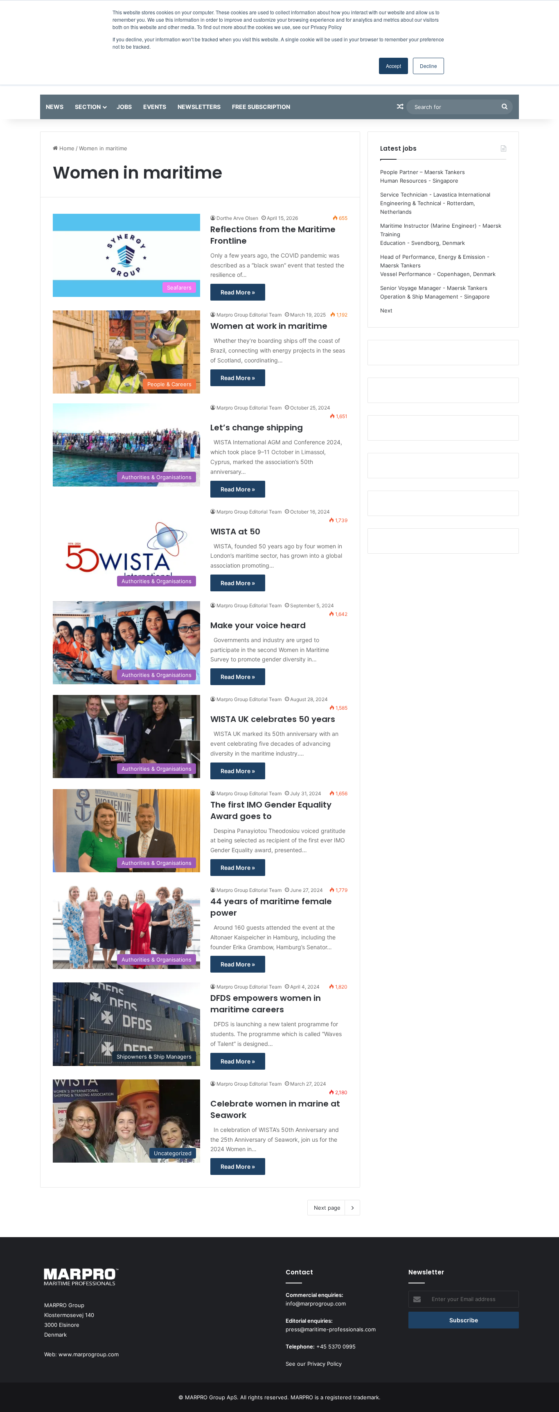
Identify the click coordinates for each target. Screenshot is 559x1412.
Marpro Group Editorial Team (249, 315)
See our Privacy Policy (314, 1363)
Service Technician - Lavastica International (435, 194)
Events (154, 106)
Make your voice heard (258, 625)
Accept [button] (393, 65)
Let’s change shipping (256, 427)
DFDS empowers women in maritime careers (265, 1003)
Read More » (238, 292)
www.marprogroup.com (89, 1354)
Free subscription (261, 106)
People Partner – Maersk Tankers (422, 172)
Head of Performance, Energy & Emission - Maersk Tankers (434, 261)
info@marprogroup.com (316, 1303)
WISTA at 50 (235, 531)
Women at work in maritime (268, 326)
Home (66, 148)
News (54, 106)
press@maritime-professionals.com (331, 1329)
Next (386, 310)
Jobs (124, 106)
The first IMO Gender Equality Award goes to (270, 810)
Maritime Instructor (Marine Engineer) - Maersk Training (440, 230)
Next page (327, 1207)
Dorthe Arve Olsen (237, 218)
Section (88, 106)
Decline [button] (428, 65)
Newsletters (199, 106)
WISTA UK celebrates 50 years (272, 719)
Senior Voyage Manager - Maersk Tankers (433, 288)
